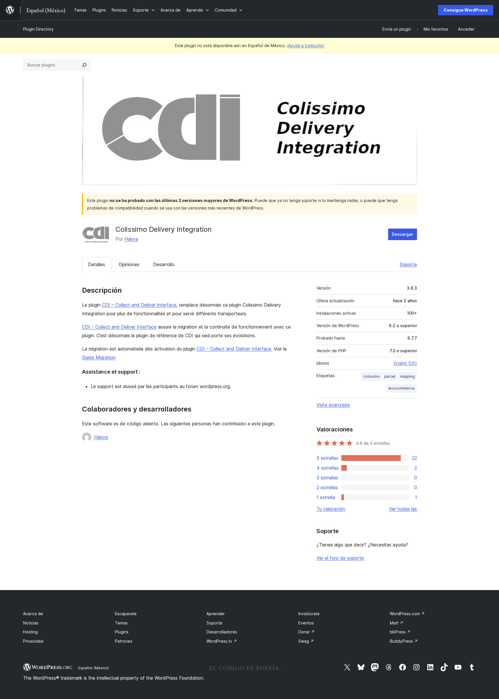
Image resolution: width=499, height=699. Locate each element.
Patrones (123, 641)
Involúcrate (309, 613)
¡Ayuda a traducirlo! (305, 45)
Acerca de (33, 613)
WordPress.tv (221, 641)
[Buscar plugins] (84, 65)
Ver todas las (403, 509)
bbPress (400, 631)
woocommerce (401, 388)
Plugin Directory (38, 29)
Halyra (131, 239)
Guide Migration (99, 357)
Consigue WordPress (466, 10)
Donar (306, 631)
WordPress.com (407, 613)
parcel (389, 376)
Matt (396, 622)
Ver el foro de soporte (340, 558)
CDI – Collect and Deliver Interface (139, 305)
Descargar (402, 234)
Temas (121, 622)
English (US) (405, 363)
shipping (407, 376)
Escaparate (126, 613)
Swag (306, 641)
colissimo (371, 376)
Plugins (122, 631)
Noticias (30, 622)
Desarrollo (163, 264)
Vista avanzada (333, 405)
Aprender (215, 613)
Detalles (96, 264)
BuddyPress (404, 641)
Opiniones (129, 264)
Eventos (306, 622)
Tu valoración (330, 509)
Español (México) (93, 667)
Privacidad (33, 641)
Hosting (30, 631)
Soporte (408, 264)
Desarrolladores (221, 631)
